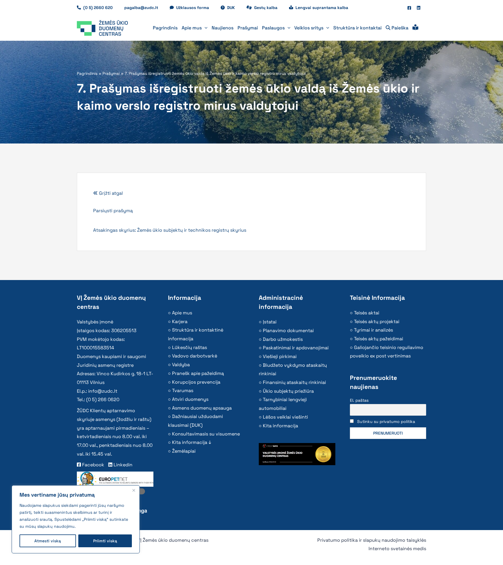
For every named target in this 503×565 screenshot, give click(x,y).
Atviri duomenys (190, 399)
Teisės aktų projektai (376, 321)
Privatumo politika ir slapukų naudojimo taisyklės (371, 540)
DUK (234, 7)
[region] (76, 519)
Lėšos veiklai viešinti (285, 417)
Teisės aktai (366, 313)
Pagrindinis (87, 73)
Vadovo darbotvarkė (194, 356)
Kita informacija (280, 426)
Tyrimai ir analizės (373, 330)
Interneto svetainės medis (397, 548)
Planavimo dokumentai (288, 330)
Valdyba (181, 365)
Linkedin (122, 465)
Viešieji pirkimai (280, 356)
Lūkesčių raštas (189, 347)
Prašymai (111, 73)
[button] (205, 28)
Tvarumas (182, 390)
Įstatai (270, 322)
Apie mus (182, 313)
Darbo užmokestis (283, 339)
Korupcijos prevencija (196, 382)
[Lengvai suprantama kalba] (415, 28)
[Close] (133, 490)
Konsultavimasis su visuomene (206, 434)
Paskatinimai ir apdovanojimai (296, 348)
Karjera (179, 321)
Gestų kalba (268, 7)
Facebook (92, 465)
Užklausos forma (195, 7)
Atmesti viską (47, 540)
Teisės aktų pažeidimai (378, 339)
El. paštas (359, 400)
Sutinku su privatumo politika (386, 421)
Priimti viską (105, 540)
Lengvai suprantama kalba (321, 7)
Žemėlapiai (184, 451)
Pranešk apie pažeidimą (198, 373)
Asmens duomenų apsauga (202, 408)
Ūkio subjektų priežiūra (288, 391)
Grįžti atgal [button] (110, 193)
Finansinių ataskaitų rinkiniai (294, 382)
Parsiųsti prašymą (113, 211)
